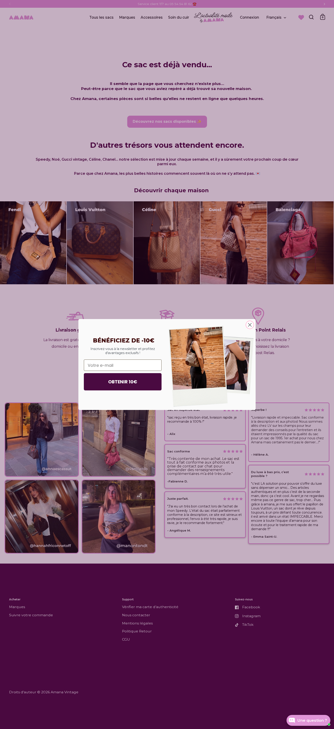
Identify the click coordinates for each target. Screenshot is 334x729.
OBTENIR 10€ (122, 382)
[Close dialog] (250, 325)
